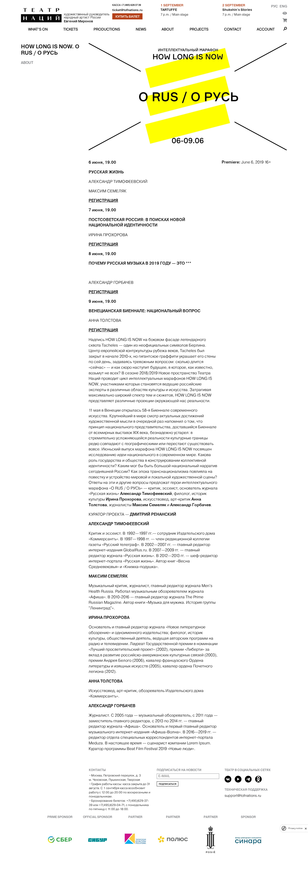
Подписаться (167, 784)
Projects (199, 29)
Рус (274, 6)
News (141, 29)
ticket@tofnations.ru (127, 10)
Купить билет (127, 16)
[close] (306, 828)
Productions (107, 29)
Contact (232, 29)
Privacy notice (295, 828)
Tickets (70, 29)
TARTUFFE (169, 10)
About (168, 29)
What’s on (38, 29)
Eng (283, 6)
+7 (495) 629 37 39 (131, 5)
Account (266, 29)
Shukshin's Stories (237, 10)
